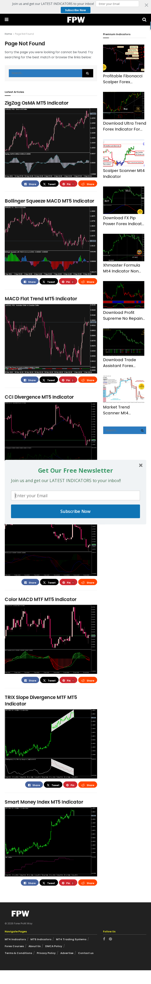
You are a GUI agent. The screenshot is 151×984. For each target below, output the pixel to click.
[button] (75, 470)
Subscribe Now (75, 511)
